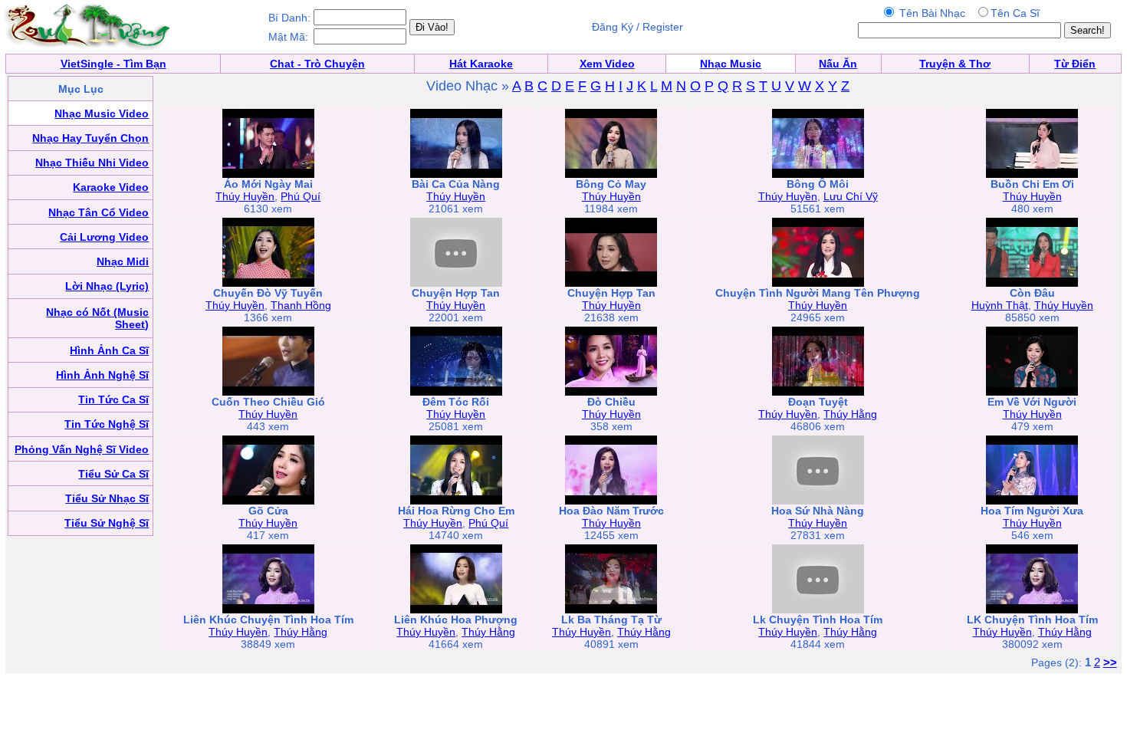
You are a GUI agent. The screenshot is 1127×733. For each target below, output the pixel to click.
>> (1110, 662)
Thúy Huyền (244, 196)
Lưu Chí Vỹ (850, 196)
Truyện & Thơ (955, 64)
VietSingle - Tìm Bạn (113, 64)
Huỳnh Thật (999, 305)
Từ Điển (1075, 64)
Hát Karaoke (481, 64)
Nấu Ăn (838, 64)
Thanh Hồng (301, 305)
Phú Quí (300, 196)
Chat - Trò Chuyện (317, 64)
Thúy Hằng (850, 414)
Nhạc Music (730, 64)
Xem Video (607, 64)
